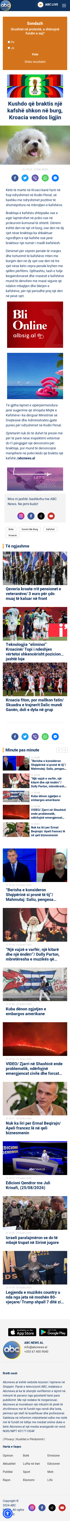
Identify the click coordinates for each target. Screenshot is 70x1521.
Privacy (9, 1439)
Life (50, 1480)
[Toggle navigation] (64, 5)
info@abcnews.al (35, 1347)
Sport (26, 1472)
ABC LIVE (51, 4)
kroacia (13, 535)
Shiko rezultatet (35, 62)
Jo (12, 48)
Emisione (53, 1455)
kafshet (50, 529)
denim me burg (30, 529)
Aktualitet (9, 1464)
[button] (8, 1513)
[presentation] (59, 751)
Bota (11, 529)
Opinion (8, 1455)
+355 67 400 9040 (36, 1351)
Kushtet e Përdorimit (29, 1439)
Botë (26, 1455)
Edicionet (53, 1464)
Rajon (6, 1480)
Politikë (8, 1472)
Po (12, 42)
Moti (50, 1472)
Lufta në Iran (31, 1464)
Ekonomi (29, 1480)
